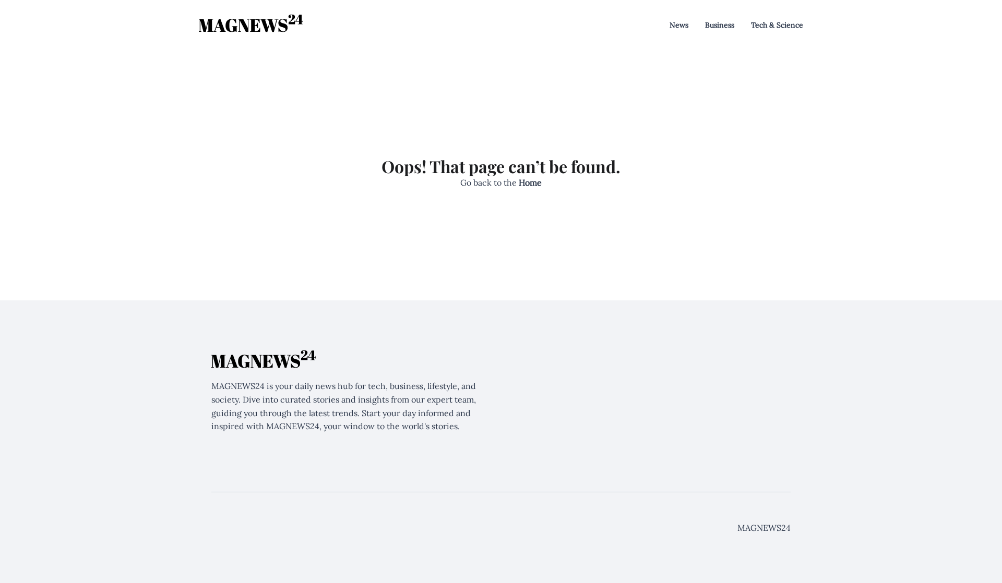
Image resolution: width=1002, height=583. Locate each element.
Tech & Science (777, 25)
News (679, 25)
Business (719, 25)
